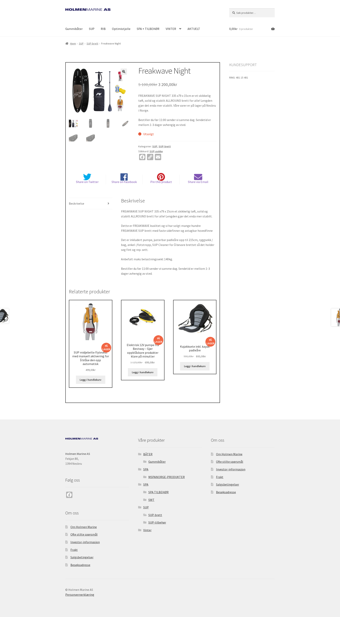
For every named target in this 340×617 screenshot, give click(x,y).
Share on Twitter (87, 182)
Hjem (73, 43)
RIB (103, 29)
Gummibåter (74, 29)
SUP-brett (92, 43)
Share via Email (198, 182)
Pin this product (161, 182)
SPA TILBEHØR (158, 492)
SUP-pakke (156, 151)
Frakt (74, 550)
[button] (124, 71)
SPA (145, 469)
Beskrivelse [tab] (76, 203)
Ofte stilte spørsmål (84, 534)
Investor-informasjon (85, 542)
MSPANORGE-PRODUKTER (166, 477)
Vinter (147, 530)
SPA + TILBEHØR (148, 29)
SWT (151, 500)
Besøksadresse (80, 565)
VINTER (171, 29)
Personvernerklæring (79, 595)
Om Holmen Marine (83, 527)
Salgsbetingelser (81, 557)
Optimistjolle (121, 29)
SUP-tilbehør (157, 522)
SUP (91, 29)
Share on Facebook (124, 182)
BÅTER (147, 454)
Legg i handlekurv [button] (90, 379)
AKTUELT (194, 29)
